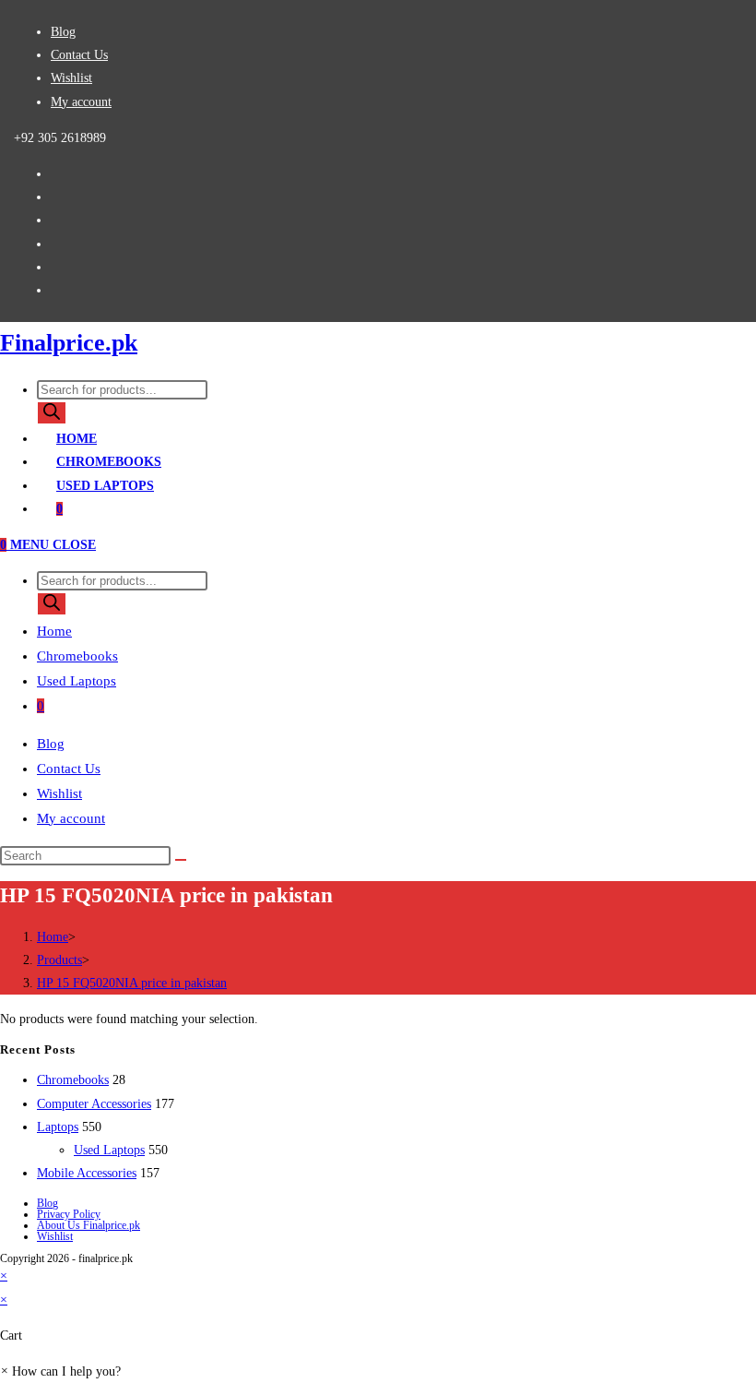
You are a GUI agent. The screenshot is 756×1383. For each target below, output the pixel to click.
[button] (60, 1371)
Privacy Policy (68, 1214)
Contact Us (79, 55)
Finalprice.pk (68, 342)
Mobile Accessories (86, 1173)
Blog (63, 32)
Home (54, 631)
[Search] (51, 412)
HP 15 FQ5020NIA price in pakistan (132, 983)
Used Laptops (76, 681)
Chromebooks (77, 656)
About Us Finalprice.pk (88, 1225)
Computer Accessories (94, 1104)
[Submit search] (180, 860)
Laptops (57, 1127)
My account (81, 102)
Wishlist (71, 78)
